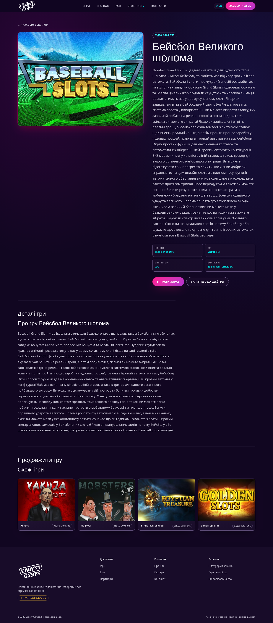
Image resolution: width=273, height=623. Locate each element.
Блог (103, 572)
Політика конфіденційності (241, 617)
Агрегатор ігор (218, 572)
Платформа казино (221, 566)
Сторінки (136, 6)
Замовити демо (240, 6)
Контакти (158, 6)
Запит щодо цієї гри (207, 282)
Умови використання (216, 617)
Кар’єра (159, 572)
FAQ (118, 6)
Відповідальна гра (220, 579)
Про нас (103, 6)
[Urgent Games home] (27, 6)
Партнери (106, 579)
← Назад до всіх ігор (33, 25)
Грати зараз (168, 282)
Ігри (86, 6)
